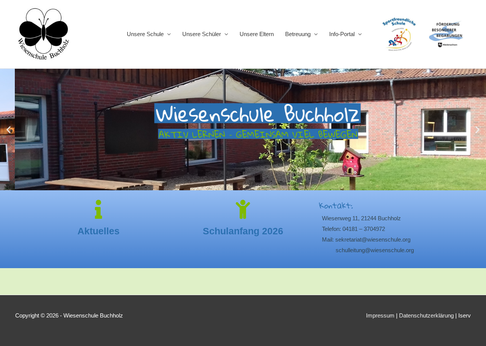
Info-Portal (342, 34)
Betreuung (298, 34)
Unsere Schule (145, 34)
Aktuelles (98, 231)
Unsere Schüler (201, 34)
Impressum (380, 315)
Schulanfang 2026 (243, 231)
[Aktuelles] (98, 209)
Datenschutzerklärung (426, 315)
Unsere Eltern (257, 34)
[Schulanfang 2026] (243, 209)
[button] (8, 129)
